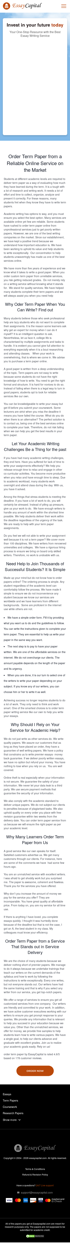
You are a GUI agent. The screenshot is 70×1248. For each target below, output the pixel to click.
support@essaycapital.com (37, 1192)
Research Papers (13, 1113)
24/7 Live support (45, 1185)
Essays (7, 1094)
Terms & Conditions (35, 1168)
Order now (35, 1070)
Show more (10, 1120)
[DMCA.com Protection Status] (35, 1236)
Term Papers (10, 1100)
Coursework (10, 1107)
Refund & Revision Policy (35, 1174)
